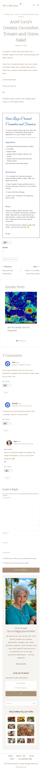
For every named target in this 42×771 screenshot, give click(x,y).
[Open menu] (34, 5)
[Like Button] (5, 242)
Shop (12, 759)
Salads (14, 259)
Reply (6, 392)
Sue (13, 362)
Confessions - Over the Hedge (15, 14)
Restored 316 (21, 767)
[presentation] (21, 307)
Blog (32, 756)
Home (10, 756)
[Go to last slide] (8, 315)
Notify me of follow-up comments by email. (20, 558)
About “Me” (21, 756)
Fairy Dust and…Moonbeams (8, 270)
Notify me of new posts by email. (17, 563)
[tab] (16, 340)
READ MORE (21, 664)
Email (5, 543)
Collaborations (25, 759)
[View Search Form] (38, 5)
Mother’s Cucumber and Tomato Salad (32, 270)
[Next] (33, 315)
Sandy (15, 403)
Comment (6, 498)
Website (6, 552)
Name (6, 533)
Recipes (31, 14)
